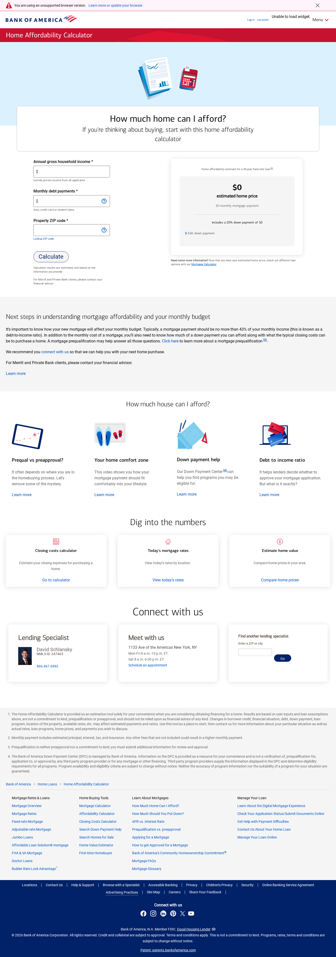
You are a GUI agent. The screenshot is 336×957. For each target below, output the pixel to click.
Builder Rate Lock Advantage (35, 869)
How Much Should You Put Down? (158, 814)
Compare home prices (280, 580)
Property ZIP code (55, 221)
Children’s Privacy (219, 885)
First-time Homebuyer (95, 853)
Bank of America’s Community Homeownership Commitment (179, 853)
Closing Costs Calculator (98, 822)
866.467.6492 (47, 666)
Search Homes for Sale (96, 837)
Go (282, 659)
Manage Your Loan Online (257, 837)
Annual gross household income (71, 162)
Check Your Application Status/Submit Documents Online (280, 814)
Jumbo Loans (22, 837)
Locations (263, 19)
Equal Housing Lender (194, 929)
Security (247, 885)
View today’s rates (168, 580)
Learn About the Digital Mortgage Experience (271, 806)
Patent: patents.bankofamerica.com (168, 950)
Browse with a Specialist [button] (121, 885)
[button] (51, 256)
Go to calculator (56, 580)
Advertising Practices (122, 892)
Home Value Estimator (96, 845)
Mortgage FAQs (144, 861)
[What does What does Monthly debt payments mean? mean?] (104, 201)
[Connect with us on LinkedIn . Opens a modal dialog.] (164, 914)
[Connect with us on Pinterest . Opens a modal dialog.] (174, 914)
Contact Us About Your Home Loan (264, 829)
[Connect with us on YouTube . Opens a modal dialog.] (192, 914)
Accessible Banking (163, 885)
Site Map (153, 892)
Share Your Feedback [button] (205, 892)
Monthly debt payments (64, 191)
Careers (175, 892)
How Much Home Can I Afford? (155, 806)
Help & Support (82, 885)
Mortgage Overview (27, 806)
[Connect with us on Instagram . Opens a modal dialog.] (154, 914)
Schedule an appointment (147, 665)
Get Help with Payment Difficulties (263, 822)
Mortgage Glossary (146, 869)
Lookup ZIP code (43, 238)
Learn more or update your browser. (116, 5)
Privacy (192, 885)
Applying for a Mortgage (150, 837)
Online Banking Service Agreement (288, 885)
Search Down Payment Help (100, 829)
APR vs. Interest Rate (148, 822)
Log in (251, 19)
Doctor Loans (22, 861)
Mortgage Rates (24, 814)
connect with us (55, 352)
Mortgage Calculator (203, 264)
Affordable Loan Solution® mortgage (40, 845)
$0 (237, 190)
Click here (170, 341)
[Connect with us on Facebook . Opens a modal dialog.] (144, 914)
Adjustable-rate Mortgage (31, 829)
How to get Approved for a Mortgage (160, 845)
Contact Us (54, 885)
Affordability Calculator (97, 814)
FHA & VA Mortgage (27, 853)
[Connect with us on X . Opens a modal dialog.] (183, 914)
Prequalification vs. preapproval (156, 829)
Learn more (16, 373)
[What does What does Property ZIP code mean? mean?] (104, 230)
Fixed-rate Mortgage (27, 822)
